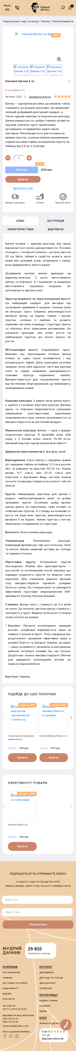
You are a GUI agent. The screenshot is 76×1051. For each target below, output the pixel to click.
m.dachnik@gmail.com (15, 1026)
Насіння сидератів (63, 21)
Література (45, 988)
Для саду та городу (51, 978)
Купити (23, 179)
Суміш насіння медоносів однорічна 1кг (21, 737)
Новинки (44, 1006)
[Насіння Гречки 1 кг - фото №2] (21, 70)
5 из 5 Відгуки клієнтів (52, 1035)
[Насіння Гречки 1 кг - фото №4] (54, 70)
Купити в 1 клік (23, 188)
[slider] (62, 96)
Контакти (9, 999)
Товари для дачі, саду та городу (20, 21)
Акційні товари (48, 1000)
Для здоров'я (47, 983)
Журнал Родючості (51, 1023)
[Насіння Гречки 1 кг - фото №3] (38, 70)
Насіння (45, 21)
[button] (71, 717)
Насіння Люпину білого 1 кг (53, 736)
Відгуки (7, 993)
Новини (7, 978)
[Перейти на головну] (40, 8)
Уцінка (43, 1011)
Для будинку (46, 972)
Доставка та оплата (15, 983)
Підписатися (38, 924)
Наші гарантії (10, 988)
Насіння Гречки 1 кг (18, 824)
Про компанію (11, 972)
